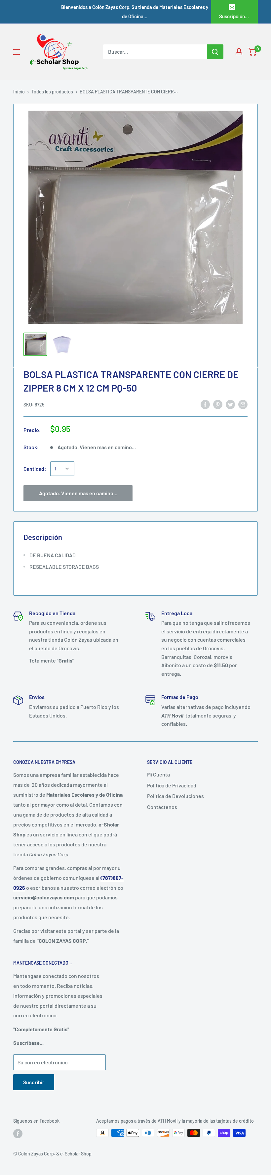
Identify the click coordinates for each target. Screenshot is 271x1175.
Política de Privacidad (171, 785)
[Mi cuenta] (239, 51)
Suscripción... (234, 16)
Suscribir (33, 1082)
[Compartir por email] (243, 404)
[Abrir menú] (16, 52)
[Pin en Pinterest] (217, 404)
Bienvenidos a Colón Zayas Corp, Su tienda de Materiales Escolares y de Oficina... (134, 11)
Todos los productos (52, 91)
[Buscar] (215, 51)
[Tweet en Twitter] (230, 404)
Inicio (19, 91)
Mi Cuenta (158, 774)
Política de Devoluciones (175, 796)
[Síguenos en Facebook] (17, 1133)
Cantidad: (34, 468)
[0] (252, 52)
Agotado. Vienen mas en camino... (78, 493)
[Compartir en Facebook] (205, 404)
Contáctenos (162, 807)
